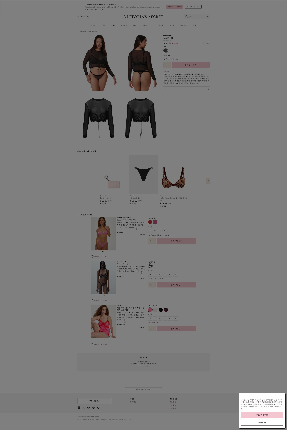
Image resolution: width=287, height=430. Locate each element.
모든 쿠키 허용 (262, 415)
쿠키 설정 (262, 422)
